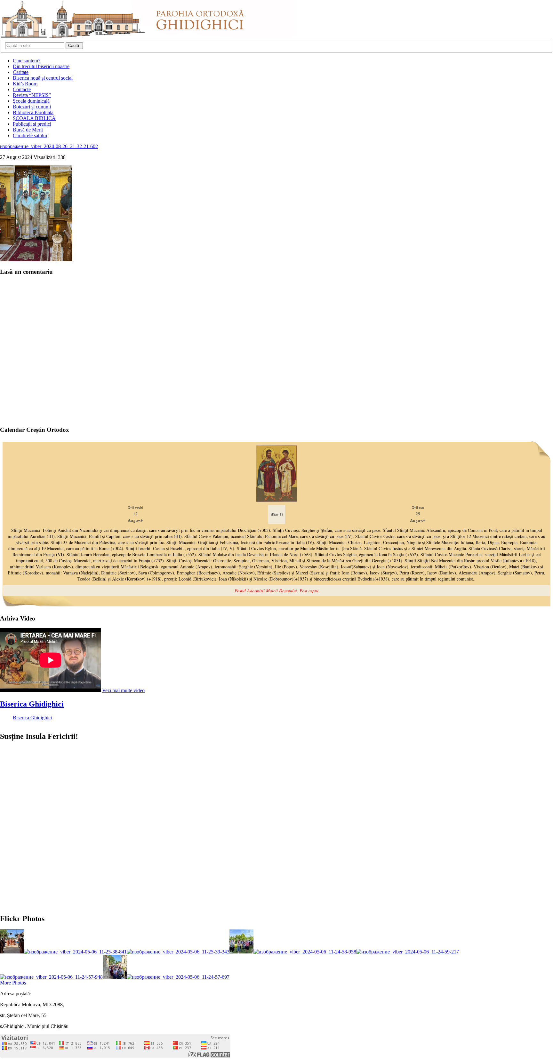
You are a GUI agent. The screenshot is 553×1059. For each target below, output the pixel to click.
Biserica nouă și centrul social (43, 78)
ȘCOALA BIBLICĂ (34, 118)
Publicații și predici (32, 124)
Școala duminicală (31, 101)
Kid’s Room (25, 83)
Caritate (20, 72)
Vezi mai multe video (123, 690)
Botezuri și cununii (32, 106)
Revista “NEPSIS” (32, 95)
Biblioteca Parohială (33, 112)
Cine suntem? (26, 60)
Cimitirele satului (30, 135)
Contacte (22, 89)
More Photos (13, 982)
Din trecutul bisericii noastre (41, 66)
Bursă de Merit (28, 129)
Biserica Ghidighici (32, 704)
